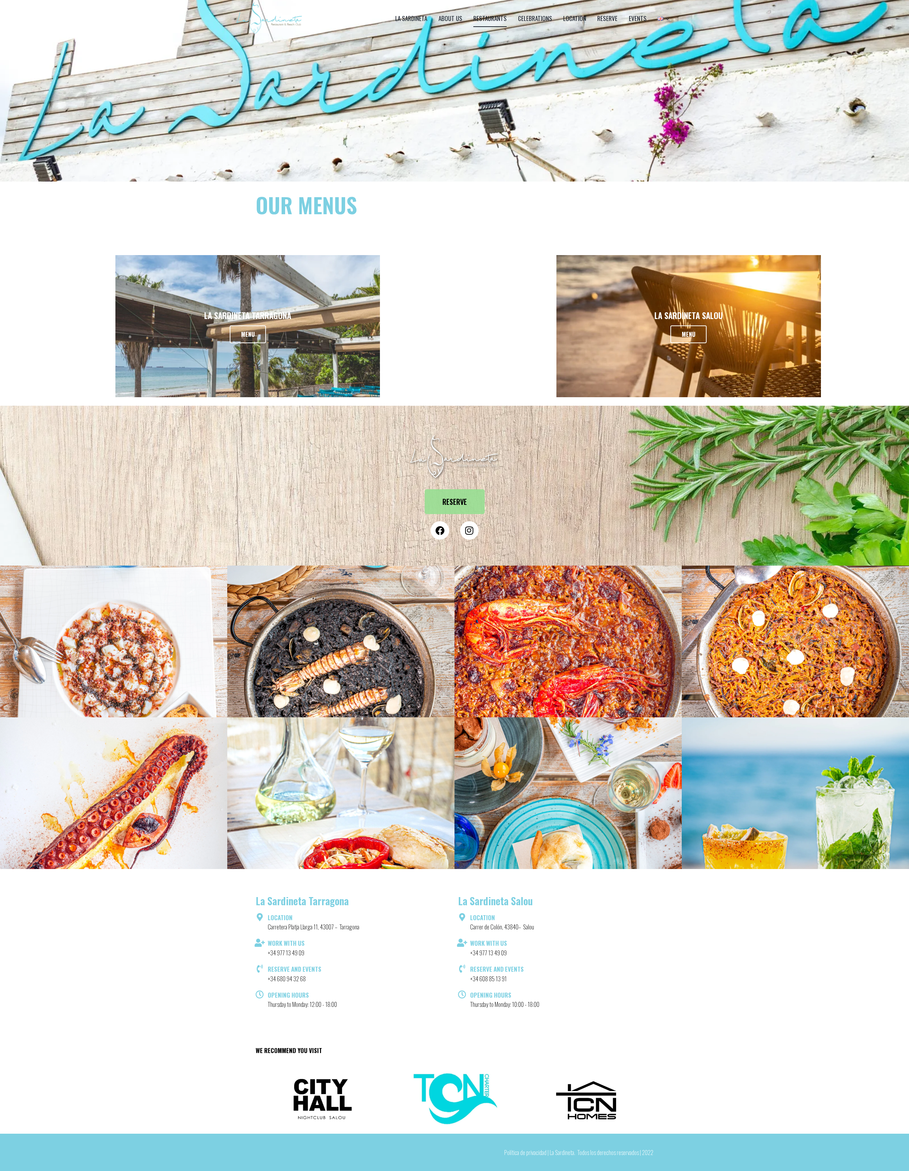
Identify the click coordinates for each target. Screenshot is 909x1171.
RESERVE (607, 18)
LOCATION (574, 18)
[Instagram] (469, 530)
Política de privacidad (525, 1152)
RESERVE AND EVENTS (294, 969)
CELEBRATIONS (535, 18)
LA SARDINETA (411, 18)
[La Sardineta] (269, 18)
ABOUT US (450, 18)
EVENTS (638, 18)
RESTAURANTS (490, 18)
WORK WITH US (286, 943)
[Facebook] (440, 530)
